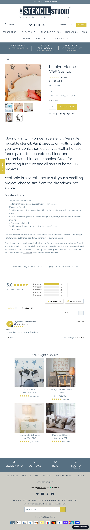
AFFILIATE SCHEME (45, 482)
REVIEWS (26, 39)
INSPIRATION (71, 32)
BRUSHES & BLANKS (51, 32)
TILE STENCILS (29, 32)
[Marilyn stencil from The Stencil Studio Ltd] (18, 117)
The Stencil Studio (48, 517)
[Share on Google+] (69, 114)
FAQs (37, 476)
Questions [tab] (26, 308)
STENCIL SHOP (10, 32)
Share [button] (11, 338)
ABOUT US (26, 476)
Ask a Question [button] (55, 301)
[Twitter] (30, 25)
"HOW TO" (27, 253)
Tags (8, 59)
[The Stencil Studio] (45, 7)
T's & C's (80, 476)
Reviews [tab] (11, 308)
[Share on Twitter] (61, 114)
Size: (51, 91)
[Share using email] (73, 114)
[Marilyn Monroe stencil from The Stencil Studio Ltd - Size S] (9, 107)
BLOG (84, 32)
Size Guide (53, 100)
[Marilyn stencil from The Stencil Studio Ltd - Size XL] (28, 107)
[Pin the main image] (64, 114)
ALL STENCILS (12, 476)
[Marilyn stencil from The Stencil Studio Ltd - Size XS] (23, 82)
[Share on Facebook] (57, 114)
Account (63, 25)
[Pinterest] (44, 25)
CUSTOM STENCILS (58, 39)
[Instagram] (39, 25)
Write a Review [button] (75, 301)
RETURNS (47, 476)
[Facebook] (35, 25)
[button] (78, 338)
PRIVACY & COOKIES (64, 476)
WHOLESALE (39, 39)
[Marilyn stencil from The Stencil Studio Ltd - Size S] (9, 117)
